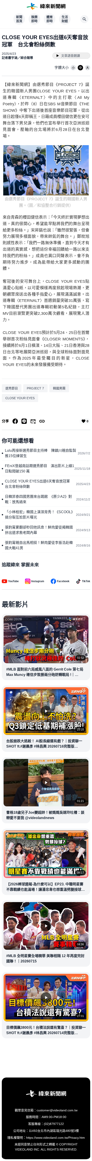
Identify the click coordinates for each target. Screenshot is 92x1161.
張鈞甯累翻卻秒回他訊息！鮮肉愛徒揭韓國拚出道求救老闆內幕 (39, 530)
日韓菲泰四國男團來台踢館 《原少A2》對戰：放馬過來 (38, 499)
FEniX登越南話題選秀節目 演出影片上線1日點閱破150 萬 (39, 468)
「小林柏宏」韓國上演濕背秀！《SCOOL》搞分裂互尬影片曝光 (40, 514)
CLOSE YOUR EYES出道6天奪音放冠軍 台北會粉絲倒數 (39, 483)
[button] (73, 67)
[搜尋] (84, 19)
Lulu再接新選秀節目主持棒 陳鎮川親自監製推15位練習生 (40, 453)
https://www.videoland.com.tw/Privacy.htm (55, 1137)
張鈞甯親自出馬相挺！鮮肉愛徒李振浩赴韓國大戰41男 (39, 545)
